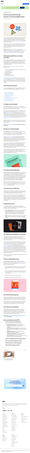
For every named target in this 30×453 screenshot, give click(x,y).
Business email (13, 423)
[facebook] (3, 410)
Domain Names (4, 423)
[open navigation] (28, 1)
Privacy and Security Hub (24, 416)
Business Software (14, 422)
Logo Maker (13, 429)
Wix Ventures (13, 440)
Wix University (13, 430)
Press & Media (13, 437)
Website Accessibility (24, 422)
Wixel (3, 429)
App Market (22, 420)
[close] (29, 450)
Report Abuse (4, 439)
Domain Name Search (5, 426)
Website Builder (4, 415)
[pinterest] (8, 410)
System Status (4, 440)
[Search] (23, 385)
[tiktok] (7, 410)
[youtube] (4, 410)
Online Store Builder (14, 416)
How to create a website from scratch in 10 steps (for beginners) (9, 359)
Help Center (3, 436)
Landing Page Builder (5, 422)
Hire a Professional (4, 437)
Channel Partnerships (14, 436)
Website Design (4, 419)
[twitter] (10, 410)
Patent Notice (13, 443)
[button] (15, 322)
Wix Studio (3, 430)
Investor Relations (14, 439)
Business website (14, 415)
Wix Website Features (24, 419)
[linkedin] (11, 410)
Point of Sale (13, 426)
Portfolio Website (14, 419)
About (3, 407)
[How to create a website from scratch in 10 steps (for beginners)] (9, 354)
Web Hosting (4, 420)
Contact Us (3, 408)
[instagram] (6, 410)
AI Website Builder (4, 416)
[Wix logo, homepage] (2, 1)
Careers (13, 446)
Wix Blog (22, 415)
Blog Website (13, 420)
